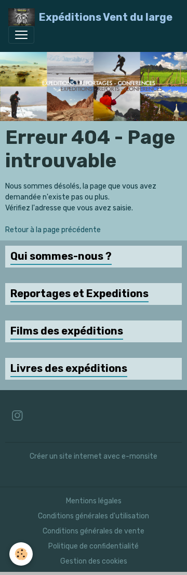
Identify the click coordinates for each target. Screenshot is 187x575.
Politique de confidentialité (93, 546)
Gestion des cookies (93, 561)
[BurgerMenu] (21, 35)
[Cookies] (21, 554)
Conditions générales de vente (93, 531)
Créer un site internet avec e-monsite (93, 456)
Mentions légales (94, 501)
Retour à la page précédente (53, 229)
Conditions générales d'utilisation (93, 516)
